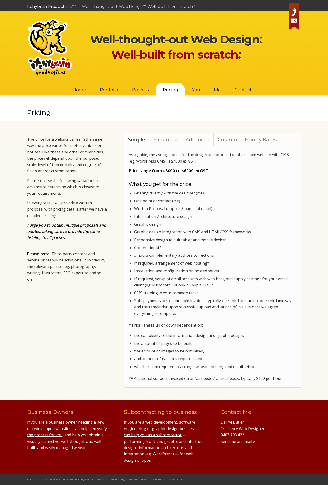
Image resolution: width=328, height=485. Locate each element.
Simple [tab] (136, 139)
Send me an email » (238, 441)
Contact (295, 18)
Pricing (39, 113)
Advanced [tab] (198, 139)
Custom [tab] (227, 139)
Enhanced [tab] (165, 139)
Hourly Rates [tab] (261, 139)
